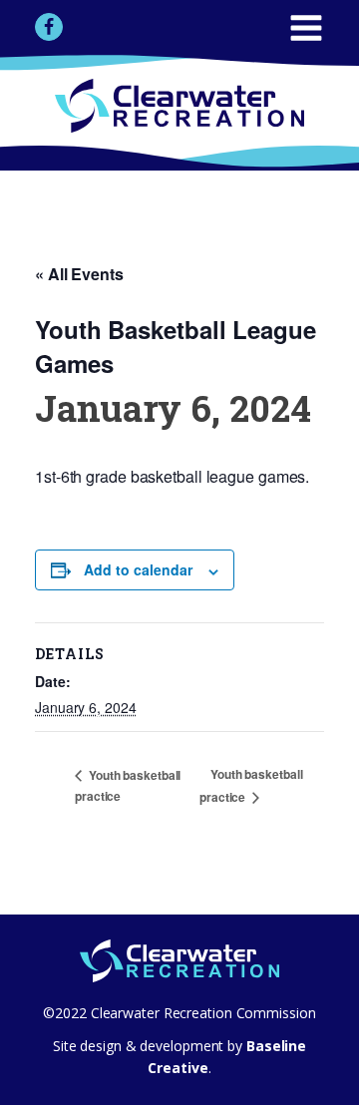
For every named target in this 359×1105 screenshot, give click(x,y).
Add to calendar (138, 569)
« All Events (79, 273)
